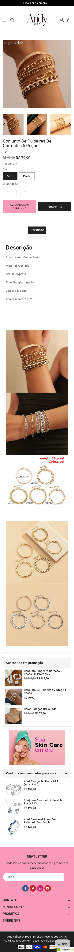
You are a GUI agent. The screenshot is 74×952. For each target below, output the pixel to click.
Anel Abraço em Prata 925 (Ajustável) (41, 783)
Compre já (54, 207)
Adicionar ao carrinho (19, 206)
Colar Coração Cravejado (40, 708)
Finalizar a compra (35, 3)
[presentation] (4, 124)
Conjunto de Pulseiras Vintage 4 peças (45, 691)
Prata (27, 176)
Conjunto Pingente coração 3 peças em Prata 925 (43, 672)
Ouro (10, 176)
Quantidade (10, 184)
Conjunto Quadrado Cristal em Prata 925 (44, 802)
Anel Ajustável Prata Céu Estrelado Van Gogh (40, 821)
